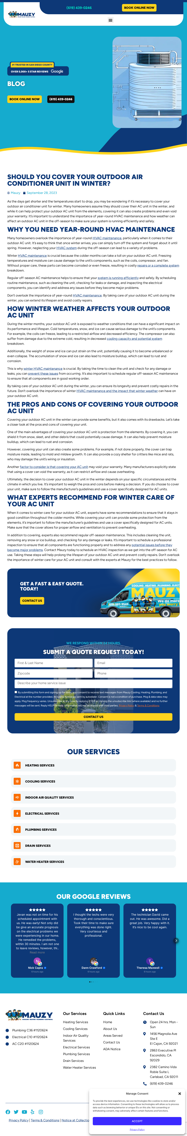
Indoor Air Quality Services (49, 797)
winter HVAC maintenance (43, 369)
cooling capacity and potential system (134, 339)
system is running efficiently (118, 278)
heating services (39, 765)
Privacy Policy (137, 1129)
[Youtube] (24, 1112)
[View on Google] (37, 961)
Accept (137, 1121)
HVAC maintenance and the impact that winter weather (117, 391)
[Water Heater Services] (17, 861)
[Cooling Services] (17, 781)
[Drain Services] (17, 845)
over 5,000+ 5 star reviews (29, 71)
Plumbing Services (41, 829)
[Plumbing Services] (17, 829)
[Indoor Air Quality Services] (17, 797)
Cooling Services (40, 781)
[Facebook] (7, 1112)
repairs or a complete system (158, 265)
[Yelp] (32, 1112)
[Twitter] (16, 1112)
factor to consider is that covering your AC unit (54, 467)
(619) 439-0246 (79, 8)
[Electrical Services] (17, 813)
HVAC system (66, 248)
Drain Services (38, 846)
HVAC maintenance (107, 238)
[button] (180, 1093)
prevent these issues (43, 374)
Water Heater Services (44, 862)
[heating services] (17, 765)
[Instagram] (40, 1112)
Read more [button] (37, 952)
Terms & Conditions (148, 705)
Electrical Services (42, 813)
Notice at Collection (76, 1120)
